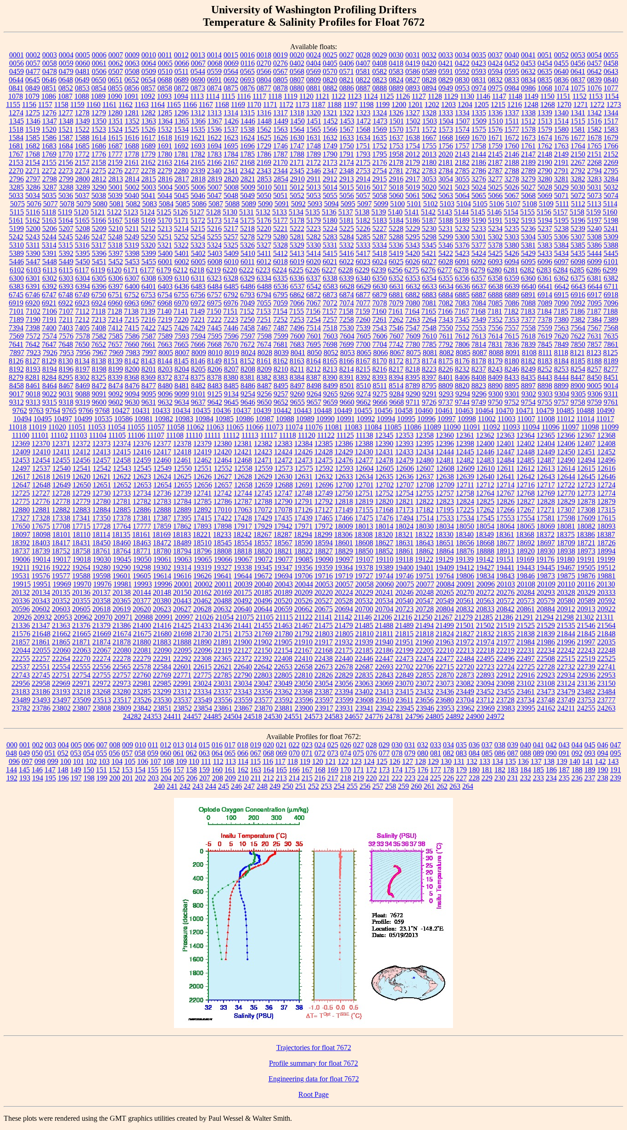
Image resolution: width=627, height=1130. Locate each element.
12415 (121, 452)
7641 (16, 344)
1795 (379, 154)
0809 (313, 80)
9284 (396, 394)
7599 (281, 336)
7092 (578, 303)
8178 (478, 361)
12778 (61, 501)
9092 (115, 394)
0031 (412, 55)
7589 (165, 336)
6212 (180, 270)
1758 (478, 146)
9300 (495, 394)
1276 (49, 113)
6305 (99, 278)
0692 (231, 80)
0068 (214, 63)
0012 (181, 55)
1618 (164, 137)
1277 (65, 113)
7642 (32, 344)
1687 (115, 146)
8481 (181, 386)
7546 (396, 328)
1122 (338, 96)
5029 (561, 187)
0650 (98, 80)
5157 (560, 212)
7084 (478, 303)
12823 (445, 501)
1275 (32, 113)
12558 (243, 468)
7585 (115, 336)
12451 (586, 452)
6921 (49, 303)
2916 (396, 179)
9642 (214, 402)
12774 (606, 493)
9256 (264, 394)
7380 (561, 319)
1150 (547, 96)
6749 (82, 295)
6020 (313, 262)
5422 (445, 253)
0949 (445, 88)
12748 (303, 493)
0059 (66, 63)
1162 (125, 104)
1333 (445, 113)
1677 (578, 137)
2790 (544, 171)
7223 (231, 319)
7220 (181, 319)
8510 (363, 386)
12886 (142, 510)
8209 (264, 369)
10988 (285, 419)
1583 (611, 129)
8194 (49, 369)
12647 (21, 485)
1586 (49, 137)
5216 (214, 228)
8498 (314, 386)
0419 (412, 63)
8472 (99, 386)
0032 (429, 55)
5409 (231, 253)
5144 (461, 212)
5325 (231, 245)
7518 (330, 328)
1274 (16, 113)
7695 (313, 344)
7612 (462, 336)
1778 (131, 154)
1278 (82, 113)
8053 (347, 352)
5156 (544, 212)
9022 (49, 394)
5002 (132, 187)
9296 (479, 394)
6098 (578, 262)
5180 (330, 220)
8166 (346, 361)
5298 (429, 237)
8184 (561, 361)
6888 (495, 295)
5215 (197, 228)
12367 (586, 435)
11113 (249, 435)
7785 (429, 344)
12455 (61, 460)
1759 (495, 146)
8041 (298, 352)
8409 (495, 377)
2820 (231, 179)
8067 (397, 352)
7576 (66, 336)
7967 (99, 352)
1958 (396, 154)
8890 (495, 386)
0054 (594, 55)
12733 (121, 493)
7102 (33, 311)
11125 (345, 435)
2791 (561, 171)
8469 (82, 386)
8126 (16, 361)
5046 (197, 195)
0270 (264, 63)
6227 (329, 270)
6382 (611, 278)
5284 (346, 237)
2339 (197, 171)
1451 (314, 121)
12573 (283, 468)
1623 (231, 137)
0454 (544, 63)
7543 (379, 328)
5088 (232, 204)
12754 (404, 493)
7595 (214, 336)
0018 (264, 55)
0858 (164, 88)
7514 (313, 328)
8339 (115, 377)
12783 (162, 501)
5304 (528, 237)
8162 (280, 361)
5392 (66, 253)
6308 (148, 278)
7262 (396, 319)
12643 (546, 476)
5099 (381, 204)
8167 (363, 361)
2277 (131, 171)
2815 (148, 179)
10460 (423, 410)
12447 (505, 452)
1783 (214, 154)
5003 (148, 187)
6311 (198, 278)
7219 (164, 319)
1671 (495, 137)
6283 (544, 270)
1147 (499, 96)
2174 (346, 162)
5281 (297, 237)
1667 (429, 137)
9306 (595, 394)
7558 (528, 328)
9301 (512, 394)
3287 (49, 187)
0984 (511, 88)
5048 (231, 195)
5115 (17, 212)
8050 (314, 352)
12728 (61, 493)
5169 (148, 220)
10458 (403, 410)
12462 (202, 460)
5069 (544, 195)
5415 (330, 253)
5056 (346, 195)
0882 (330, 88)
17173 (404, 510)
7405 (82, 328)
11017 (605, 419)
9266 (347, 394)
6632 (413, 286)
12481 (445, 460)
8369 (148, 377)
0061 (99, 63)
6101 (611, 262)
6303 (66, 278)
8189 (611, 361)
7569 (16, 336)
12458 (121, 460)
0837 (578, 80)
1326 (396, 113)
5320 (148, 245)
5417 (363, 253)
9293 (446, 394)
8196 (66, 369)
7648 (65, 344)
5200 (33, 228)
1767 (16, 154)
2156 (65, 162)
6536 (281, 286)
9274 (363, 394)
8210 (281, 369)
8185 (578, 361)
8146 (197, 361)
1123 (354, 96)
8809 (445, 386)
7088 (528, 303)
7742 (396, 344)
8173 (412, 361)
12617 (20, 476)
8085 (463, 352)
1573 (445, 129)
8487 (264, 386)
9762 (19, 410)
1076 (594, 88)
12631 (303, 476)
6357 (478, 278)
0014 (214, 55)
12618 (41, 476)
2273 (65, 171)
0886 (346, 88)
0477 (33, 71)
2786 (478, 171)
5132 (263, 212)
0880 (297, 88)
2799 (66, 179)
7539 (363, 328)
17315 (606, 510)
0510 (165, 71)
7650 (82, 344)
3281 (561, 179)
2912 (330, 179)
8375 (197, 377)
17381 (142, 518)
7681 (280, 344)
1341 (578, 113)
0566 (264, 71)
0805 (280, 80)
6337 (313, 278)
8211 (297, 369)
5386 (594, 245)
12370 (41, 443)
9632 (165, 402)
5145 (477, 212)
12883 (81, 510)
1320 (313, 113)
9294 (462, 394)
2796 (16, 179)
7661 (148, 344)
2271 (32, 171)
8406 (462, 377)
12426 (303, 452)
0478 (49, 71)
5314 (49, 245)
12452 (606, 452)
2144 (478, 154)
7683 (297, 344)
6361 (544, 278)
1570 (396, 129)
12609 (465, 468)
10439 (262, 410)
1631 (313, 137)
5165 (82, 220)
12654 (162, 485)
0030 (396, 55)
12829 (566, 501)
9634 (181, 402)
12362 (485, 435)
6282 (527, 270)
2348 (346, 171)
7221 (197, 319)
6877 (363, 295)
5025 (495, 187)
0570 (330, 71)
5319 (131, 245)
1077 (611, 88)
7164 (412, 311)
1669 (462, 137)
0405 (330, 63)
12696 (324, 485)
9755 (544, 402)
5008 (231, 187)
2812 (99, 179)
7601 (314, 336)
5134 (296, 212)
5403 (214, 253)
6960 (115, 303)
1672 (511, 137)
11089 (432, 427)
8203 (165, 369)
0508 (132, 71)
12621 (101, 476)
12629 (263, 476)
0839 (594, 80)
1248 (531, 104)
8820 (462, 386)
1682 (32, 146)
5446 (16, 262)
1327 (412, 113)
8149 (214, 361)
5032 (611, 187)
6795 (280, 295)
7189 (16, 319)
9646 (248, 402)
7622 (578, 336)
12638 (445, 476)
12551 (203, 468)
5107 (513, 204)
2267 (578, 162)
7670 (231, 344)
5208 (82, 228)
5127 (197, 212)
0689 (181, 80)
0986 (528, 88)
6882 (412, 295)
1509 (479, 121)
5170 (164, 220)
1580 (561, 129)
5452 (115, 262)
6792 (231, 295)
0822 (363, 80)
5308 (594, 237)
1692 (181, 146)
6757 (214, 295)
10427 (121, 410)
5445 (611, 253)
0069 (231, 63)
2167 (231, 162)
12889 (182, 510)
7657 (115, 344)
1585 (32, 137)
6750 (98, 295)
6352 (396, 278)
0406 (346, 63)
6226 (312, 270)
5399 (148, 253)
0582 (379, 71)
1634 (363, 137)
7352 (495, 319)
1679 (611, 137)
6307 (132, 278)
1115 (228, 96)
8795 (429, 386)
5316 (82, 245)
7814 (478, 344)
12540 (61, 468)
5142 (428, 212)
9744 (462, 402)
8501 (347, 386)
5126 (180, 212)
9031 (66, 394)
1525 (131, 129)
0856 (131, 88)
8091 (512, 352)
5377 (478, 245)
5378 (495, 245)
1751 (363, 146)
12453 (20, 460)
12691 (304, 485)
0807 (297, 80)
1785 (247, 154)
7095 (594, 303)
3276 (478, 179)
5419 (396, 253)
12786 (222, 501)
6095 (528, 262)
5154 (511, 212)
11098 (590, 427)
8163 (297, 361)
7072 (330, 303)
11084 (373, 427)
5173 (214, 220)
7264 (429, 319)
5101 (414, 204)
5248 (115, 237)
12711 (465, 485)
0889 (396, 88)
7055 (264, 303)
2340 (214, 171)
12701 (364, 485)
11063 (215, 427)
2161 (131, 162)
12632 (323, 476)
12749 (323, 493)
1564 (297, 129)
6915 (561, 295)
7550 (445, 328)
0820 (330, 80)
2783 (429, 171)
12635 (384, 476)
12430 (364, 452)
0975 (495, 88)
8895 (511, 386)
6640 (528, 286)
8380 (231, 377)
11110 (193, 435)
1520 (49, 129)
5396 (99, 253)
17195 (445, 510)
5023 (462, 187)
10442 (282, 410)
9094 (132, 394)
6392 (49, 286)
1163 (141, 104)
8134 (82, 361)
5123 (130, 212)
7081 (429, 303)
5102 (430, 204)
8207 (231, 369)
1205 (481, 104)
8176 (462, 361)
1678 (594, 137)
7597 (248, 336)
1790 (330, 154)
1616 (131, 137)
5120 (81, 212)
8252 (544, 369)
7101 (16, 311)
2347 (330, 171)
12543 (122, 468)
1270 (564, 104)
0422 (462, 63)
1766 (611, 146)
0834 (528, 80)
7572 (33, 336)
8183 (544, 361)
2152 (611, 154)
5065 (478, 195)
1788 (297, 154)
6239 (378, 270)
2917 (412, 179)
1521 (65, 129)
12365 (546, 435)
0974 (478, 88)
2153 (16, 162)
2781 (396, 171)
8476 (132, 386)
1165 (174, 104)
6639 (512, 286)
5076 (34, 204)
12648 (41, 485)
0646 (49, 80)
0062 (115, 63)
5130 (230, 212)
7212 (82, 319)
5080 (100, 204)
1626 (280, 137)
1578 (528, 129)
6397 (115, 286)
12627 (222, 476)
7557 (511, 328)
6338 (330, 278)
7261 (379, 319)
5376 (462, 245)
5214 (181, 228)
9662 (363, 402)
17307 (566, 510)
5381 (528, 245)
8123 (594, 352)
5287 (379, 237)
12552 (223, 468)
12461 (182, 460)
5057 (363, 195)
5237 (544, 228)
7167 (461, 311)
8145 (181, 361)
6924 (98, 303)
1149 (531, 96)
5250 (148, 237)
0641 (578, 71)
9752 (511, 402)
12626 (202, 476)
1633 (346, 137)
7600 (297, 336)
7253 (297, 319)
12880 (20, 510)
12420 (222, 452)
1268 (547, 104)
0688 (164, 80)
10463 (464, 410)
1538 (247, 129)
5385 (578, 245)
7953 (66, 352)
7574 (49, 336)
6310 (181, 278)
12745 (263, 493)
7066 (297, 303)
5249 (131, 237)
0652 (131, 80)
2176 (379, 162)
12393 (404, 443)
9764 (52, 410)
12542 (102, 468)
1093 (164, 96)
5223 (313, 228)
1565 (313, 129)
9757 (561, 402)
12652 (122, 485)
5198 (611, 220)
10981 (143, 419)
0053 (578, 55)
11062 (195, 427)
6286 (593, 270)
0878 (280, 88)
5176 (264, 220)
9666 (380, 402)
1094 (181, 96)
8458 (16, 386)
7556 (495, 328)
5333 (363, 245)
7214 (115, 319)
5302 (495, 237)
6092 (478, 262)
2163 (164, 162)
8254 (578, 369)
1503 (429, 121)
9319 (82, 402)
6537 (297, 286)
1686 (98, 146)
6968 (164, 303)
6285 (577, 270)
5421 (429, 253)
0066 (181, 63)
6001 (165, 262)
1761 (528, 146)
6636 (462, 286)
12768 (525, 493)
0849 (32, 88)
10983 (184, 419)
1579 (544, 129)
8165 (330, 361)
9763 (36, 410)
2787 (495, 171)
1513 (544, 121)
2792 (578, 171)
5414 (313, 253)
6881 (396, 295)
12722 (566, 485)
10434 (181, 410)
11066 (254, 427)
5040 (131, 195)
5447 (33, 262)
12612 (525, 468)
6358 (495, 278)
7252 (280, 319)
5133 (279, 212)
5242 (16, 237)
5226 (363, 228)
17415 (202, 518)
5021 (445, 187)
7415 (131, 328)
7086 (511, 303)
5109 (546, 204)
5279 (264, 237)
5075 (17, 204)
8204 (181, 369)
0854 (98, 88)
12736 (162, 493)
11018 (18, 427)
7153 (263, 311)
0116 (248, 63)
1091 (131, 96)
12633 (344, 476)
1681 (16, 146)
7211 (66, 319)
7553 (478, 328)
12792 (323, 501)
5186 (412, 220)
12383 (283, 443)
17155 (364, 510)
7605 (363, 336)
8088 (496, 352)
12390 (384, 443)
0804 (264, 80)
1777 (115, 154)
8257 (594, 369)
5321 (164, 245)
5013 (313, 187)
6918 (611, 295)
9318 (66, 402)
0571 (346, 71)
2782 (412, 171)
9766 (85, 410)
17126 (303, 510)
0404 (313, 63)
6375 (578, 278)
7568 (611, 328)
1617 (148, 137)
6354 (429, 278)
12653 (142, 485)
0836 (561, 80)
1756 (445, 146)
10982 (164, 419)
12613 (546, 468)
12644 (566, 476)
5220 (264, 228)
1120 (306, 96)
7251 (264, 319)
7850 (578, 344)
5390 (33, 253)
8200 (132, 369)
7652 (98, 344)
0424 (495, 63)
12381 (243, 443)
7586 (132, 336)
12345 (384, 435)
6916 (578, 295)
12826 (505, 501)
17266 (505, 510)
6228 (345, 270)
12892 (202, 510)
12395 (424, 443)
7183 (528, 311)
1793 (363, 154)
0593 (478, 71)
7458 (247, 328)
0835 (544, 80)
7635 (611, 336)
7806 (462, 344)
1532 (164, 129)
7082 (445, 303)
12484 (505, 460)
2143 (462, 154)
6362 (561, 278)
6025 (396, 262)
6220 (230, 270)
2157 (82, 162)
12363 (505, 435)
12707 (405, 485)
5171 (181, 220)
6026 (412, 262)
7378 (544, 319)
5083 (149, 204)
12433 (404, 452)
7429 (197, 328)
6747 (49, 295)
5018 (396, 187)
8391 (346, 377)
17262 (485, 510)
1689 (148, 146)
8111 (545, 352)
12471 (263, 460)
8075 (413, 352)
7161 (395, 311)
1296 (181, 113)
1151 (563, 96)
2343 (264, 171)
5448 (49, 262)
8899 (561, 386)
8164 (313, 361)
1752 (379, 146)
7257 (330, 319)
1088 (81, 96)
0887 (363, 88)
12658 (243, 485)
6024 (379, 262)
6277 (444, 270)
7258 (346, 319)
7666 (197, 344)
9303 (545, 394)
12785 (202, 501)
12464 (222, 460)
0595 (511, 71)
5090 (265, 204)
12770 (566, 493)
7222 (214, 319)
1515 (578, 121)
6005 (198, 262)
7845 (544, 344)
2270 (16, 171)
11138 (364, 435)
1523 (98, 129)
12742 (222, 493)
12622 (121, 476)
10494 (22, 419)
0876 (247, 88)
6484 (214, 286)
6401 (148, 286)
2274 (82, 171)
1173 (302, 104)
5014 (330, 187)
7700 (363, 344)
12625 (182, 476)
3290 (99, 187)
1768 (32, 154)
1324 (379, 113)
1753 (396, 146)
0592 (462, 71)
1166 (190, 104)
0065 (165, 63)
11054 (116, 427)
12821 (404, 501)
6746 (32, 295)
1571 (412, 129)
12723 (586, 485)
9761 (611, 402)
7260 (363, 319)
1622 (214, 137)
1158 (61, 104)
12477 (364, 460)
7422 (148, 328)
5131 (246, 212)
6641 (545, 286)
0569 (313, 71)
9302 (528, 394)
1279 (98, 113)
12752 (384, 493)
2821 (248, 179)
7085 (495, 303)
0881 (313, 88)
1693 (197, 146)
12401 (505, 443)
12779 (81, 501)
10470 (504, 410)
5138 (362, 212)
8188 (594, 361)
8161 (264, 361)
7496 (297, 328)
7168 (478, 311)
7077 (363, 303)
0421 (445, 63)
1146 (483, 96)
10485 (565, 410)
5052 (297, 195)
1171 (270, 104)
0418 (396, 63)
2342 (247, 171)
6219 (213, 270)
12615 (586, 468)
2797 (33, 179)
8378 (214, 377)
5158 (577, 212)
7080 (412, 303)
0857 (148, 88)
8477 (148, 386)
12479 (404, 460)
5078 (67, 204)
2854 (281, 179)
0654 (148, 80)
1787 (280, 154)
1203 (448, 104)
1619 (181, 137)
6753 (148, 295)
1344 (611, 113)
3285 (16, 187)
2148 (544, 154)
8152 (247, 361)
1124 (371, 96)
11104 (97, 435)
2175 (363, 162)
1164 (158, 104)
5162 (32, 220)
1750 (346, 146)
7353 (511, 319)
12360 (445, 435)
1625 (264, 137)
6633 (429, 286)
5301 (478, 237)
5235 (511, 228)
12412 (81, 452)
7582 (99, 336)
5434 (561, 253)
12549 (162, 468)
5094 (331, 204)
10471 (524, 410)
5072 (578, 195)
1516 (594, 121)
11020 (57, 427)
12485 (525, 460)
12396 (445, 443)
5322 (181, 245)
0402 (297, 63)
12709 (445, 485)
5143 (444, 212)
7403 (65, 328)
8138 (98, 361)
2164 (181, 162)
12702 (384, 485)
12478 (384, 460)
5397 (115, 253)
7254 (313, 319)
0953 (462, 88)
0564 (231, 71)
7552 (462, 328)
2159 (115, 162)
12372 (81, 443)
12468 (243, 460)
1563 (280, 129)
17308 (586, 510)
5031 (594, 187)
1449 (281, 121)
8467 (66, 386)
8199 (115, 369)
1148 (515, 96)
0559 (214, 71)
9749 (478, 402)
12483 (485, 460)
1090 (114, 96)
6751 (115, 295)
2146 (511, 154)
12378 (182, 443)
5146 (494, 212)
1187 (318, 104)
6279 (477, 270)
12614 (566, 468)
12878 (586, 501)
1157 (45, 104)
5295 (412, 237)
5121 (97, 212)
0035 (478, 55)
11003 (506, 419)
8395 (412, 377)
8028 (265, 352)
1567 (346, 129)
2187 (495, 162)
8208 (248, 369)
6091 (462, 262)
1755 (429, 146)
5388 (611, 245)
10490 (605, 410)
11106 (136, 435)
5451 (99, 262)
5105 (480, 204)
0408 (379, 63)
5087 (215, 204)
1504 (446, 121)
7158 (346, 311)
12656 (203, 485)
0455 (561, 63)
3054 (445, 179)
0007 (115, 55)
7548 (429, 328)
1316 (264, 113)
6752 (131, 295)
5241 (611, 228)
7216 (148, 319)
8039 (281, 352)
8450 (594, 377)
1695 (231, 146)
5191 (495, 220)
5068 (528, 195)
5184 (396, 220)
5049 (247, 195)
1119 (290, 96)
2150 (578, 154)
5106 (496, 204)
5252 (181, 237)
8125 (610, 352)
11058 (176, 427)
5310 (16, 245)
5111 (562, 204)
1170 (254, 104)
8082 (446, 352)
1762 (544, 146)
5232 (462, 228)
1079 (32, 96)
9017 (16, 394)
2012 (412, 154)
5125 (164, 212)
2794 (594, 171)
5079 (83, 204)
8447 (578, 377)
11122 (326, 435)
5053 (313, 195)
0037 (495, 55)
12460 (162, 460)
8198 (99, 369)
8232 (462, 369)
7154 (280, 311)
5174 (231, 220)
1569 (379, 129)
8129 (49, 361)
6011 (248, 262)
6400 (132, 286)
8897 (528, 386)
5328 (280, 245)
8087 (479, 352)
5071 (561, 195)
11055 (136, 427)
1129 (451, 96)
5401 (181, 253)
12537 (41, 468)
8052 (331, 352)
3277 (495, 179)
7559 (544, 328)
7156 (313, 311)
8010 (215, 352)
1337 (511, 113)
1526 (148, 129)
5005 (181, 187)
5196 (578, 220)
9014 (611, 386)
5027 (528, 187)
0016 (247, 55)
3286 (33, 187)
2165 (197, 162)
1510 (495, 121)
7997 (149, 352)
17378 (121, 518)
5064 (462, 195)
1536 (214, 129)
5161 (16, 220)
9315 (49, 402)
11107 (155, 435)
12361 (465, 435)
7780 (412, 344)
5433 (544, 253)
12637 (424, 476)
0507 (115, 71)
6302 (49, 278)
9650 (264, 402)
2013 (429, 154)
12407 (586, 443)
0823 (379, 80)
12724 (606, 485)
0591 (445, 71)
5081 (116, 204)
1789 (313, 154)
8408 (478, 377)
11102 (59, 435)
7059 (280, 303)
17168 (384, 510)
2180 (429, 162)
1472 (363, 121)
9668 (396, 402)
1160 (93, 104)
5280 (280, 237)
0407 (363, 63)
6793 (247, 295)
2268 (594, 162)
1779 (148, 154)
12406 (566, 443)
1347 (49, 121)
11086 (412, 427)
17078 (283, 510)
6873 (330, 295)
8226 (445, 369)
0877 (264, 88)
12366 (566, 435)
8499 (330, 386)
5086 (199, 204)
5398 (132, 253)
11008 (546, 419)
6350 (379, 278)
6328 (231, 278)
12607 (425, 468)
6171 (130, 270)
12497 (21, 468)
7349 (478, 319)
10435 (201, 410)
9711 (413, 402)
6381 (594, 278)
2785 (462, 171)
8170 (379, 361)
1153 (595, 96)
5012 (297, 187)
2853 (264, 179)
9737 (445, 402)
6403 (165, 286)
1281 (131, 113)
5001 (115, 187)
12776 (41, 501)
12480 (424, 460)
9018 (33, 394)
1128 (435, 96)
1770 (65, 154)
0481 (82, 71)
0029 (379, 55)
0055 (611, 55)
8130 (65, 361)
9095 (148, 394)
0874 (214, 88)
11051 (77, 427)
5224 (330, 228)
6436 (181, 286)
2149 (561, 154)
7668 (214, 344)
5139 (378, 212)
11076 (314, 427)
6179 (164, 270)
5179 (313, 220)
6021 (330, 262)
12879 (606, 501)
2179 (412, 162)
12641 (505, 476)
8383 (280, 377)
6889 (511, 295)
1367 (214, 121)
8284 (49, 377)
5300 (462, 237)
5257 (231, 237)
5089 (248, 204)
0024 (313, 55)
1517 (611, 121)
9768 (102, 410)
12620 (81, 476)
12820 (384, 501)
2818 (198, 179)
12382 (263, 443)
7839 (528, 344)
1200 (399, 104)
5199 (16, 228)
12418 (182, 452)
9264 (314, 394)
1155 (13, 104)
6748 (65, 295)
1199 (382, 104)
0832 (495, 80)
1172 (286, 104)
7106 (49, 311)
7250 (247, 319)
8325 (98, 377)
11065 (235, 427)
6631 (396, 286)
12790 (283, 501)
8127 (32, 361)
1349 (82, 121)
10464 (484, 410)
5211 (132, 228)
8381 (247, 377)
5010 (264, 187)
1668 (445, 137)
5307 (578, 237)
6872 (313, 295)
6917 (594, 295)
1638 (412, 137)
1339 (544, 113)
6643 (578, 286)
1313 (214, 113)
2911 (314, 179)
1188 (334, 104)
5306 (561, 237)
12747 (283, 493)
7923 (33, 352)
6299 (610, 270)
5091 (281, 204)
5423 (462, 253)
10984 (204, 419)
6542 (314, 286)
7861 (611, 344)
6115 (66, 270)
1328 (429, 113)
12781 (121, 501)
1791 (346, 154)
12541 (82, 468)
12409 (21, 452)
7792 (445, 344)
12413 (101, 452)
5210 (115, 228)
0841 (16, 88)
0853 (82, 88)
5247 (98, 237)
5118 (49, 212)
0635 (544, 71)
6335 (280, 278)
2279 (164, 171)
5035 (49, 195)
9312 (16, 402)
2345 (297, 171)
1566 (330, 129)
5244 (49, 237)
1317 (280, 113)
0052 (561, 55)
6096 (544, 262)
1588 (82, 137)
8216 (379, 369)
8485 (231, 386)
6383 (16, 286)
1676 (561, 137)
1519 (32, 129)
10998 (467, 419)
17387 (162, 518)
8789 (412, 386)
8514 (396, 386)
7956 (83, 352)
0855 (115, 88)
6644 (595, 286)
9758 (578, 402)
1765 (594, 146)
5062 (429, 195)
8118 (561, 352)
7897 (17, 352)
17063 (243, 510)
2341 (231, 171)
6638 (495, 286)
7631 (594, 336)
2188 (511, 162)
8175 (445, 361)
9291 (429, 394)
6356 (462, 278)
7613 (478, 336)
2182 (462, 162)
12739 (182, 493)
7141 (181, 311)
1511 (512, 121)
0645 (32, 80)
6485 (231, 286)
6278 (461, 270)
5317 (98, 245)
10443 (302, 410)
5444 (594, 253)
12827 (525, 501)
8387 (313, 377)
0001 (16, 55)
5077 (50, 204)
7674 (264, 344)
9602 (115, 402)
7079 (396, 303)
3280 (544, 179)
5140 (395, 212)
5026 (511, 187)
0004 (66, 55)
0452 (511, 63)
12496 (606, 460)
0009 (132, 55)
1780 (164, 154)
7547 (412, 328)
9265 (330, 394)
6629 (363, 286)
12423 (263, 452)
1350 (99, 121)
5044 (164, 195)
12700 (344, 485)
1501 (396, 121)
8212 (313, 369)
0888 (379, 88)
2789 (528, 171)
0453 (528, 63)
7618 (528, 336)
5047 (214, 195)
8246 (511, 369)
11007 (526, 419)
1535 (197, 129)
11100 (20, 435)
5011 (281, 187)
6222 (246, 270)
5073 (594, 195)
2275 (98, 171)
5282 (313, 237)
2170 (280, 162)
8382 (264, 377)
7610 (429, 336)
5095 (348, 204)
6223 (263, 270)
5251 (164, 237)
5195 (561, 220)
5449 (66, 262)
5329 (297, 245)
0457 (594, 63)
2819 (214, 179)
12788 (263, 501)
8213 (330, 369)
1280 (115, 113)
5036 (65, 195)
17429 (263, 518)
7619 (544, 336)
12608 (445, 468)
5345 (429, 245)
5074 (611, 195)
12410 (41, 452)
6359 (511, 278)
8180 (511, 361)
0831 (478, 80)
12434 (424, 452)
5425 (495, 253)
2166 (214, 162)
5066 (495, 195)
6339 (346, 278)
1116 (244, 96)
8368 (131, 377)
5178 (297, 220)
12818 (344, 501)
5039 (115, 195)
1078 (15, 96)
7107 (66, 311)
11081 (333, 427)
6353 (412, 278)
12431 (384, 452)
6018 (280, 262)
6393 (66, 286)
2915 (379, 179)
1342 (594, 113)
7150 (214, 311)
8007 (182, 352)
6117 (82, 270)
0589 (429, 71)
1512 (528, 121)
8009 (198, 352)
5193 (528, 220)
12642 (525, 476)
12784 (182, 501)
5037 (82, 195)
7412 (115, 328)
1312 (197, 113)
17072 (263, 510)
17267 (525, 510)
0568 (297, 71)
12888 (162, 510)
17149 (344, 510)
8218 (412, 369)
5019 (412, 187)
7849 (561, 344)
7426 (181, 328)
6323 (214, 278)
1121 (322, 96)
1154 (612, 96)
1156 (29, 104)
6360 (528, 278)
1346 (33, 121)
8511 (380, 386)
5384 (561, 245)
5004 (165, 187)
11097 (570, 427)
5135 (312, 212)
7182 (511, 311)
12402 (525, 443)
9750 (495, 402)
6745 (16, 295)
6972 (197, 303)
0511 (181, 71)
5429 (528, 253)
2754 (379, 171)
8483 (214, 386)
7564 (578, 328)
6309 (165, 278)
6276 (428, 270)
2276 (115, 171)
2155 (49, 162)
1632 (330, 137)
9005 (594, 386)
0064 (148, 63)
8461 (33, 386)
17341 (81, 518)
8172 (396, 361)
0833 (511, 80)
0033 (445, 55)
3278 (511, 179)
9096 (165, 394)
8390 (330, 377)
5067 (511, 195)
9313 (33, 402)
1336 (495, 113)
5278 (247, 237)
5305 (544, 237)
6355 (445, 278)
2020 (445, 154)
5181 (346, 220)
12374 (121, 443)
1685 (82, 146)
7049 (247, 303)
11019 (37, 427)
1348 (66, 121)
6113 (50, 270)
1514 (561, 121)
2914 (363, 179)
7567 (594, 328)
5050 (264, 195)
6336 (297, 278)
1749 (330, 146)
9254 (248, 394)
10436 (222, 410)
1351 (115, 121)
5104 (463, 204)
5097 (364, 204)
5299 (445, 237)
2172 (313, 162)
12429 (344, 452)
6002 (181, 262)
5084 (166, 204)
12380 (222, 443)
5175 (247, 220)
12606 (405, 468)
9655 (297, 402)
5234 (495, 228)
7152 (247, 311)
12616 (606, 468)
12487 (546, 460)
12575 (304, 468)
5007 (214, 187)
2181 (445, 162)
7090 (561, 303)
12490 (566, 460)
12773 (586, 493)
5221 (280, 228)
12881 (41, 510)
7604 (347, 336)
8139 (115, 361)
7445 (214, 328)
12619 (61, 476)
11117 (268, 435)
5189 (462, 220)
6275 (411, 270)
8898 (544, 386)
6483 (198, 286)
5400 (165, 253)
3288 (66, 187)
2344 (280, 171)
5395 (82, 253)
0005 (82, 55)
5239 (578, 228)
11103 (78, 435)
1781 (181, 154)
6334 (264, 278)
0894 (429, 88)
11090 (452, 427)
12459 (142, 460)
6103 (33, 270)
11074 (294, 427)
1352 (132, 121)
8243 (495, 369)
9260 (297, 394)
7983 (132, 352)
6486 (248, 286)
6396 (99, 286)
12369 (20, 443)
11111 (212, 435)
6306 (115, 278)
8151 (231, 361)
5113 (594, 204)
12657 (223, 485)
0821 (346, 80)
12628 (243, 476)
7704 (379, 344)
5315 (65, 245)
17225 (465, 510)
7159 (362, 311)
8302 (82, 377)
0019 (280, 55)
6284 (560, 270)
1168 (222, 104)
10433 (161, 410)
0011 (165, 55)
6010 (231, 262)
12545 (142, 468)
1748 (313, 146)
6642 (561, 286)
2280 (181, 171)
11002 (487, 419)
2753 (363, 171)
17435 (283, 518)
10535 (103, 419)
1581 (578, 129)
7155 (296, 311)
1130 (467, 96)
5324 (214, 245)
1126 (403, 96)
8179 (495, 361)
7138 (131, 311)
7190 (33, 319)
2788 (511, 171)
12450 (566, 452)
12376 (142, 443)
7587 (148, 336)
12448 (525, 452)
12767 (505, 493)
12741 (202, 493)
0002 (33, 55)
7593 (181, 336)
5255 (214, 237)
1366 (198, 121)
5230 (429, 228)
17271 (546, 510)
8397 (429, 377)
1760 (511, 146)
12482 (465, 460)
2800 (82, 179)
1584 (16, 137)
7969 (116, 352)
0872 (181, 88)
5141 (411, 212)
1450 (297, 121)
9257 (281, 394)
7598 (264, 336)
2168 (247, 162)
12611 (506, 468)
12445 (465, 452)
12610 (485, 468)
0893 (412, 88)
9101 (198, 394)
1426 (231, 121)
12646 (606, 476)
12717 (546, 485)
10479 (545, 410)
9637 (198, 402)
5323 (197, 245)
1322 (346, 113)
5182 (363, 220)
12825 (485, 501)
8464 (49, 386)
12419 (202, 452)
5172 (197, 220)
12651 (102, 485)
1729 (264, 146)
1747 (297, 146)
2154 (32, 162)
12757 (445, 493)
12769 (546, 493)
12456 (81, 460)
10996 (426, 419)
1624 (247, 137)
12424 (283, 452)
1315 (247, 113)
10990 (325, 419)
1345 (16, 121)
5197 (594, 220)
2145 (495, 154)
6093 (495, 262)
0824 (396, 80)
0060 (82, 63)
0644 (16, 80)
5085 (182, 204)
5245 (65, 237)
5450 (82, 262)
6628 (347, 286)
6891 (528, 295)
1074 (561, 88)
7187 (594, 311)
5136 (329, 212)
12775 (20, 501)
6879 (379, 295)
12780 (101, 501)
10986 (244, 419)
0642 (594, 71)
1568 (363, 129)
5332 (346, 245)
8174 (429, 361)
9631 (148, 402)
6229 (362, 270)
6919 (16, 303)
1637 (396, 137)
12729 (81, 493)
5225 (346, 228)
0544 (197, 71)
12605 (384, 468)
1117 (259, 96)
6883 (429, 295)
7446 (231, 328)
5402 (198, 253)
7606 (380, 336)
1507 (462, 121)
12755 (424, 493)
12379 (202, 443)
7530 (346, 328)
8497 (297, 386)
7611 (446, 336)
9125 (214, 394)
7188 (610, 311)
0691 (214, 80)
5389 (16, 253)
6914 (544, 295)
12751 (364, 493)
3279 (528, 179)
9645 (231, 402)
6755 (181, 295)
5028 (544, 187)
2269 (611, 162)
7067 (313, 303)
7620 (561, 336)
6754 (164, 295)
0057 (33, 63)
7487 (280, 328)
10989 (305, 419)
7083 (462, 303)
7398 (32, 328)
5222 (297, 228)
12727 (41, 493)
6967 (148, 303)
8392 (363, 377)
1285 (164, 113)
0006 (99, 55)
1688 (131, 146)
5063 (445, 195)
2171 (297, 162)
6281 (511, 270)
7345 (462, 319)
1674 (544, 137)
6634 (446, 286)
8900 (578, 386)
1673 (528, 137)
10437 (242, 410)
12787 (243, 501)
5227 (379, 228)
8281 (32, 377)
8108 (529, 352)
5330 (313, 245)
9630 (132, 402)
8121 (577, 352)
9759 (594, 402)
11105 (117, 435)
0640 (561, 71)
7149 (197, 311)
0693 (247, 80)
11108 (175, 435)
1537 (231, 129)
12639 (465, 476)
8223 (429, 369)
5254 (197, 237)
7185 (561, 311)
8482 (198, 386)
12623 (142, 476)
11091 (472, 427)
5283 (330, 237)
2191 (561, 162)
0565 (247, 71)
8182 (528, 361)
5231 (445, 228)
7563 (561, 328)
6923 (82, 303)
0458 (611, 63)
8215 (363, 369)
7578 (82, 336)
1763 (561, 146)
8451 (611, 377)
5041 (148, 195)
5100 (397, 204)
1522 (82, 129)
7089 (544, 303)
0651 (115, 80)
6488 (264, 286)
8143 (148, 361)
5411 (264, 253)
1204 (465, 104)
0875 (231, 88)
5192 (511, 220)
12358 (424, 435)
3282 (578, 179)
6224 (279, 270)
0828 (429, 80)
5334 (379, 245)
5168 (131, 220)
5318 (115, 245)
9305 (578, 394)
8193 (33, 369)
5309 (611, 237)
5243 (32, 237)
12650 (82, 485)
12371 (61, 443)
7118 (98, 311)
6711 (611, 286)
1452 (330, 121)
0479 (66, 71)
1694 (214, 146)
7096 (611, 303)
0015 (231, 55)
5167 (115, 220)
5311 (33, 245)
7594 (198, 336)
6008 (214, 262)
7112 (82, 311)
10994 (386, 419)
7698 (330, 344)
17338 (61, 518)
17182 (424, 510)
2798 (49, 179)
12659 (263, 485)
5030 (578, 187)
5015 (346, 187)
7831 (495, 344)
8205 (198, 369)
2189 (528, 162)
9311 (611, 394)
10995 (406, 419)
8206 (214, 369)
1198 (366, 104)
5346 (445, 245)
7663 (164, 344)
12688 (283, 485)
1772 (82, 154)
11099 (610, 427)
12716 (525, 485)
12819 (364, 501)
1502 (413, 121)
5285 (363, 237)
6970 (181, 303)
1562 (264, 129)
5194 (544, 220)
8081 (430, 352)
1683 (49, 146)
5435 (578, 253)
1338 (528, 113)
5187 (429, 220)
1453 (347, 121)
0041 (528, 55)
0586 (412, 71)
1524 (115, 129)
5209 (99, 228)
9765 (69, 410)
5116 (33, 212)
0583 (396, 71)
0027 (346, 55)
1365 (181, 121)
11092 (491, 427)
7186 (577, 311)
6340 (363, 278)
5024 (478, 187)
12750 (344, 493)
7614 (495, 336)
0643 (611, 71)
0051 (544, 55)
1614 (98, 137)
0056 (16, 63)
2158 (98, 162)
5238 (561, 228)
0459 (16, 71)
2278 (148, 171)
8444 (561, 377)
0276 (280, 63)
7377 (528, 319)
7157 (329, 311)
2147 (528, 154)
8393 (379, 377)
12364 (525, 435)
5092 (298, 204)
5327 (264, 245)
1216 (514, 104)
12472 (283, 460)
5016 (363, 187)
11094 (531, 427)
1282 (148, 113)
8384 (297, 377)
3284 (611, 179)
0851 (49, 88)
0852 (65, 88)
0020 (297, 55)
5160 (610, 212)
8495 (281, 386)
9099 (181, 394)
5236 (528, 228)
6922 (65, 303)
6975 (214, 303)
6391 (33, 286)
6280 (494, 270)
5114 (610, 204)
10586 (123, 419)
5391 (49, 253)
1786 (264, 154)
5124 (147, 212)
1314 (231, 113)
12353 (404, 435)
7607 (396, 336)
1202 (432, 104)
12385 (323, 443)
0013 (197, 55)
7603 (330, 336)
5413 (297, 253)
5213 (164, 228)
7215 (131, 319)
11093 (511, 427)
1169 (238, 104)
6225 (296, 270)
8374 (181, 377)
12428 (323, 452)
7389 (611, 319)
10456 (383, 410)
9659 (330, 402)
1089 (98, 96)
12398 (465, 443)
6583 (330, 286)
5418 (379, 253)
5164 (65, 220)
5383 (544, 245)
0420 (429, 63)
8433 (511, 377)
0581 (363, 71)
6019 (297, 262)
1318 (297, 113)
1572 (429, 129)
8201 (148, 369)
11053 (97, 427)
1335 (478, 113)
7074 (346, 303)
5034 (32, 195)
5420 (412, 253)
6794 (264, 295)
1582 (594, 129)
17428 (243, 518)
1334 (462, 113)
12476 (344, 460)
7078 (379, 303)
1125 (387, 96)
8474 (115, 386)
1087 (65, 96)
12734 (142, 493)
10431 (141, 410)
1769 (49, 154)
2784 (445, 171)
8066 (380, 352)
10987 (265, 419)
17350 (101, 518)
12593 (344, 468)
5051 (280, 195)
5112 (578, 204)
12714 (505, 485)
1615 (115, 137)
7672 (247, 344)
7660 (131, 344)
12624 (162, 476)
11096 (551, 427)
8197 (82, 369)
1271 (580, 104)
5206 (49, 228)
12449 (546, 452)
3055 (462, 179)
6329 (247, 278)
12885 (121, 510)
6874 (346, 295)
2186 (478, 162)
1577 (511, 129)
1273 (613, 104)
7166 (445, 311)
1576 (495, 129)
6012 (264, 262)
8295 (65, 377)
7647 (49, 344)
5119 (65, 212)
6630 (380, 286)
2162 (148, 162)
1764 (578, 146)
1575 (478, 129)
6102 (17, 270)
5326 (247, 245)
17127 (323, 510)
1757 (462, 146)
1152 (579, 96)
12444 (445, 452)
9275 (380, 394)
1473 (380, 121)
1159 (77, 104)
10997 (446, 419)
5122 (114, 212)
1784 (231, 154)
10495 (43, 419)
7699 (346, 344)
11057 (156, 427)
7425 (164, 328)
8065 (364, 352)
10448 (323, 410)
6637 (479, 286)
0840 (611, 80)
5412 (280, 253)
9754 (528, 402)
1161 (109, 104)
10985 (224, 419)
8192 (16, 369)
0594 (495, 71)
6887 (478, 295)
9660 (347, 402)
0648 (65, 80)
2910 (297, 179)
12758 (465, 493)
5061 (412, 195)
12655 (183, 485)
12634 (364, 476)
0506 (99, 71)
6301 (33, 278)
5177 (280, 220)
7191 (49, 319)
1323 (363, 113)
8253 (561, 369)
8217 (396, 369)
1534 (181, 129)
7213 (98, 319)
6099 (594, 262)
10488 (585, 410)
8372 (164, 377)
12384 (303, 443)
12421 (243, 452)
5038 (98, 195)
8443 (544, 377)
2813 (115, 179)
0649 (82, 80)
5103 (447, 204)
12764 (485, 493)
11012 (566, 419)
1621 (197, 137)
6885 (462, 295)
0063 (132, 63)
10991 (345, 419)
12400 (485, 443)
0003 (49, 55)
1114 (212, 96)
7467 (264, 328)
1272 (597, 104)
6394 (82, 286)
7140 (164, 311)
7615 (511, 336)
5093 (315, 204)
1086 (48, 96)
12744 (243, 493)
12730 (101, 493)
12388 (364, 443)
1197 (350, 104)
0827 (412, 80)
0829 (445, 80)
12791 (303, 501)
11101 (40, 435)
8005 (165, 352)
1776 (98, 154)
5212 (148, 228)
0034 (462, 55)
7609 (413, 336)
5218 (247, 228)
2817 (181, 179)
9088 (82, 394)
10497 (63, 419)
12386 (344, 443)
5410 (248, 253)
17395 (182, 518)
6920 (32, 303)
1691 (164, 146)
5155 (527, 212)
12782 (142, 501)
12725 (20, 493)
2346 (313, 171)
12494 (586, 460)
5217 (231, 228)
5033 (16, 195)
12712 (485, 485)
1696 (247, 146)
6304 (82, 278)
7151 (230, 311)
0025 (330, 55)
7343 (445, 319)
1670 (478, 137)
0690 (197, 80)
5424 (478, 253)
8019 (231, 352)
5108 (529, 204)
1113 (197, 96)
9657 (314, 402)
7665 (181, 344)
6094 (511, 262)
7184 (544, 311)
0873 (197, 88)
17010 (222, 510)
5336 (396, 245)
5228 (396, 228)
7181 (494, 311)
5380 (511, 245)
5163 (49, 220)
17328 (41, 518)
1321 (330, 113)
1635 (379, 137)
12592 (324, 468)
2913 (346, 179)
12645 (586, 476)
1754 (412, 146)
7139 (147, 311)
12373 (101, 443)
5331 (330, 245)
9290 (413, 394)
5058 (379, 195)
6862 (297, 295)
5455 (148, 262)
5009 (248, 187)
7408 (98, 328)
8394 (396, 377)
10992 (366, 419)
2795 (611, 171)
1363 (148, 121)
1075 (578, 88)
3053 (429, 179)
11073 (274, 427)
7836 (511, 344)
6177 (147, 270)
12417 (162, 452)
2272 (49, 171)
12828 (546, 501)
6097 (561, 262)
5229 (412, 228)
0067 (198, 63)
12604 (364, 468)
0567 (280, 71)
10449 (343, 410)
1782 (197, 154)
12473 (303, 460)
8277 (611, 369)
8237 (478, 369)
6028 (445, 262)
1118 (275, 96)
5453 (132, 262)
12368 (606, 435)
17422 (222, 518)
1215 (498, 104)
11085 (393, 427)
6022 (346, 262)
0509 (148, 71)
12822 (424, 501)
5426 (511, 253)
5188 (445, 220)
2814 (132, 179)
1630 (297, 137)
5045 (181, 195)
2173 (330, 162)
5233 (478, 228)
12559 (263, 468)
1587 (65, 137)
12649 (61, 485)
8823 (478, 386)
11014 (585, 419)
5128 (213, 212)
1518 (16, 129)
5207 (66, 228)
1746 (280, 146)
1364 (165, 121)
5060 (396, 195)
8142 (131, 361)
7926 (50, 352)
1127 (419, 96)
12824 (465, 501)
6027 (429, 262)
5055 (330, 195)
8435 (528, 377)
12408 (606, 443)
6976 (231, 303)
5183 (379, 220)
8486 (248, 386)
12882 (61, 510)
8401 (445, 377)
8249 (528, 369)
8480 (165, 386)
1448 (264, 121)
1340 (561, 113)
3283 (594, 179)
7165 (428, 311)
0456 (578, 63)
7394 (16, 328)
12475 (323, 460)
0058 (49, 63)
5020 (429, 187)
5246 (82, 237)
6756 (197, 295)
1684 (65, 146)
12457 (101, 460)
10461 (444, 410)
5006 (198, 187)
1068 (544, 88)
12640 (485, 476)
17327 (20, 518)
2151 (594, 154)
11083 (353, 427)
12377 (162, 443)
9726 (429, 402)
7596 (231, 336)
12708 (425, 485)
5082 (133, 204)
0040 (511, 55)
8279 (16, 377)
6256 (395, 270)
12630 (283, 476)
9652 (281, 402)
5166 (98, 220)
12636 (404, 476)
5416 (346, 253)
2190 (544, 162)
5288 (396, 237)
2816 (165, 179)
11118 (287, 435)
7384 (594, 319)
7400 (49, 328)
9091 (99, 394)
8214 (346, 369)
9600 (99, 402)
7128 (114, 311)
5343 (412, 245)
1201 (415, 104)
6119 (98, 270)
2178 (396, 162)
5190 (478, 220)
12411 (61, 452)
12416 (142, 452)
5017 (379, 187)
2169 (264, 162)
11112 (231, 435)
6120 (114, 270)
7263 (412, 319)
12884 (101, 510)
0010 (148, 55)
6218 (197, 270)
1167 (206, 104)
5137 (345, 212)
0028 (363, 55)
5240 (594, 228)
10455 (363, 410)
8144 (164, 361)
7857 (594, 344)
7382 (578, 319)
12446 (485, 452)
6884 (445, 295)
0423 (478, 63)
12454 (41, 460)
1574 (462, 129)
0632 (528, 71)
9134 (231, 394)
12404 (546, 443)
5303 (511, 237)
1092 (147, 96)
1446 (248, 121)
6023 (363, 262)
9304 (561, 394)
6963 (131, 303)
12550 (183, 468)
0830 (462, 80)
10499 (83, 419)
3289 (82, 187)
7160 (379, 311)
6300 (16, 278)
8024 (248, 352)
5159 (593, 212)
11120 (306, 435)
